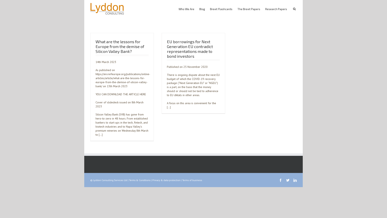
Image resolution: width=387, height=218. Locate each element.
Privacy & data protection (166, 180)
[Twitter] (287, 180)
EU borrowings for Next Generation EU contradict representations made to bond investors (190, 49)
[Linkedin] (295, 180)
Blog (202, 9)
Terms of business (192, 180)
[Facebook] (280, 180)
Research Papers (276, 9)
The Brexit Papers (248, 9)
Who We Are (186, 9)
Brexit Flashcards (221, 9)
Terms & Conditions (140, 180)
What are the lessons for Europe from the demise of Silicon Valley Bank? (120, 46)
